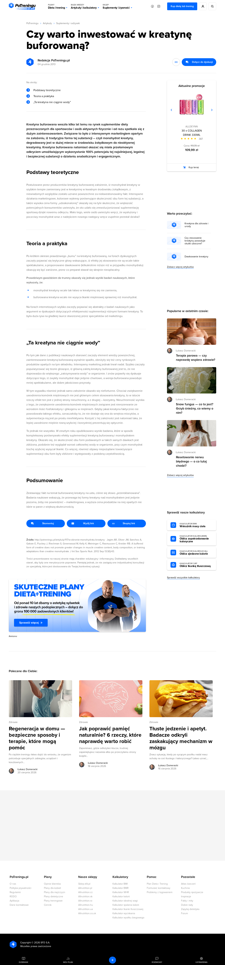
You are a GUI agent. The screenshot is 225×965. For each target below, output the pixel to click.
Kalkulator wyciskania (123, 913)
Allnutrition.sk (85, 896)
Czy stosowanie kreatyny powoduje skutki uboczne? (195, 241)
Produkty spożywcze (192, 892)
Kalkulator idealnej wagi (125, 900)
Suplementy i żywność (116, 6)
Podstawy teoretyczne (47, 90)
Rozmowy (157, 962)
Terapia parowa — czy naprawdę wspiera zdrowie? (195, 358)
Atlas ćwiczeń (188, 883)
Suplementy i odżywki (68, 23)
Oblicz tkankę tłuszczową (195, 565)
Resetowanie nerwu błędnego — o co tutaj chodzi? (191, 461)
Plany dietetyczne (53, 896)
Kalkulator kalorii (121, 896)
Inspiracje (186, 896)
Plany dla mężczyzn (54, 892)
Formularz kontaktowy (158, 888)
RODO (13, 896)
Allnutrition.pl (85, 888)
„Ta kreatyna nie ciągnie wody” (52, 102)
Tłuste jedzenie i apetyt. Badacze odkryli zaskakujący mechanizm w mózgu (180, 738)
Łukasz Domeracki (27, 769)
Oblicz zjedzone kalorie (194, 552)
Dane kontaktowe (19, 904)
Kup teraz (194, 167)
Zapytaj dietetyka (190, 909)
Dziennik (23, 962)
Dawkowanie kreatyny (196, 256)
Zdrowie (13, 722)
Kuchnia (185, 888)
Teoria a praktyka (43, 96)
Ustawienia (201, 962)
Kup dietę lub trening (182, 6)
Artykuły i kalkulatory (84, 6)
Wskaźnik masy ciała (192, 525)
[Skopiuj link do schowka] (176, 62)
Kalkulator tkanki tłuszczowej (127, 909)
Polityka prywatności (20, 888)
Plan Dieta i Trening (157, 883)
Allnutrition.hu (85, 904)
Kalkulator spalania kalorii (125, 904)
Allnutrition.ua (85, 909)
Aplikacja (14, 900)
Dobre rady (187, 904)
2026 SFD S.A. (42, 942)
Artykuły (47, 23)
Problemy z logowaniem (159, 892)
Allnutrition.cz (85, 892)
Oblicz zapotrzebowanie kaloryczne (194, 539)
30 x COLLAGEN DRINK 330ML (192, 133)
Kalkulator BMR (120, 888)
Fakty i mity (187, 900)
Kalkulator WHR (120, 892)
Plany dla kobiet (52, 888)
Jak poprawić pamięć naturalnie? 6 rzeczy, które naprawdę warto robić (110, 735)
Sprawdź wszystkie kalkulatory (183, 577)
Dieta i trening (56, 6)
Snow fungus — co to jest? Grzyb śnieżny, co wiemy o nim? (194, 408)
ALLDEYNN (191, 126)
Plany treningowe (53, 900)
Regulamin (15, 892)
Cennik (48, 904)
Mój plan (68, 962)
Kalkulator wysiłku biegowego (128, 917)
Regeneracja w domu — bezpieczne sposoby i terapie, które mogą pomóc (37, 738)
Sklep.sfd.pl (84, 883)
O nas (13, 883)
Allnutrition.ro (85, 900)
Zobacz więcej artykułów (180, 266)
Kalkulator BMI (120, 883)
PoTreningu (32, 23)
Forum (184, 913)
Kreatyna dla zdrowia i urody (196, 225)
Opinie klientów (52, 883)
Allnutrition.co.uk (87, 913)
